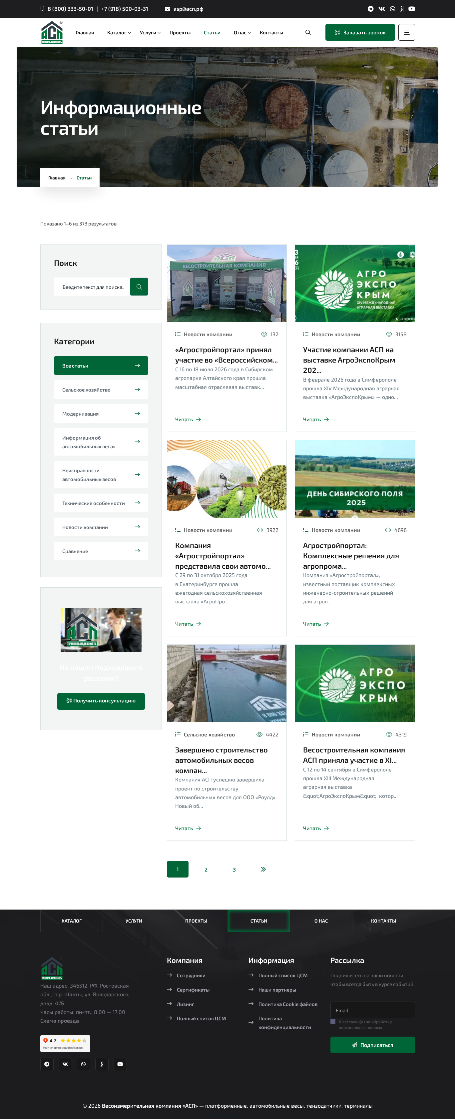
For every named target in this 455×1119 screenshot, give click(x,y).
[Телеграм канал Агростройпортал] (370, 9)
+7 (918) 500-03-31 (124, 8)
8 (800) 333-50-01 (70, 8)
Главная (57, 177)
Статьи (258, 921)
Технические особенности (93, 503)
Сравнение (75, 551)
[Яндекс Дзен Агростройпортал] (401, 9)
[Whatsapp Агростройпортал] (392, 9)
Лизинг (185, 1004)
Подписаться (376, 1045)
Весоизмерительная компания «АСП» (150, 1105)
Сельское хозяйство (86, 390)
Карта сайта (227, 1114)
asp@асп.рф (189, 8)
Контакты (383, 921)
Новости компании (85, 527)
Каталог (72, 921)
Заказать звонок (364, 32)
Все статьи (75, 366)
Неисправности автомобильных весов (89, 474)
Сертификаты (193, 990)
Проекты (196, 921)
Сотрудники (191, 975)
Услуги (134, 921)
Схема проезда (59, 1020)
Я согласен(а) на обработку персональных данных (365, 1024)
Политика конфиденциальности (284, 1022)
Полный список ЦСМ (201, 1018)
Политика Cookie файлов (287, 1004)
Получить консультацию (104, 700)
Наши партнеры (277, 990)
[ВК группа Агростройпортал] (381, 9)
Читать (184, 419)
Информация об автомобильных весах (89, 442)
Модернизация (80, 414)
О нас (321, 921)
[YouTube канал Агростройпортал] (411, 9)
